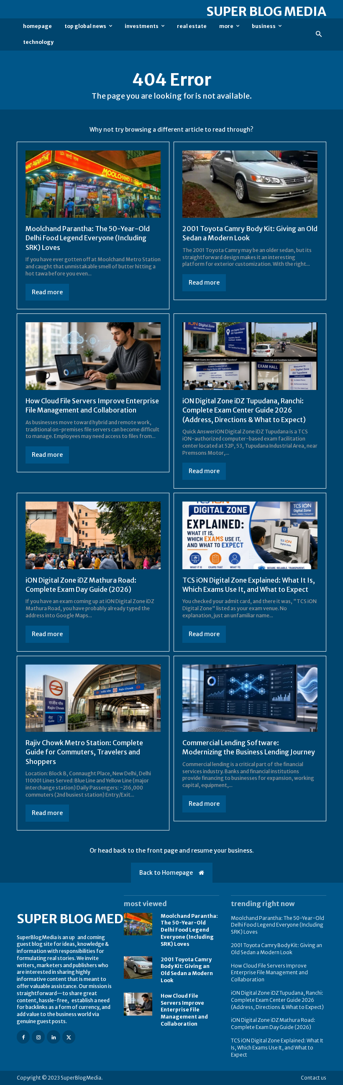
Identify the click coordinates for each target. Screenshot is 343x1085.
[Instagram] (38, 1036)
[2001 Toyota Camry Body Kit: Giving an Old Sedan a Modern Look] (249, 184)
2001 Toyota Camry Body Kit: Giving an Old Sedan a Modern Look (187, 969)
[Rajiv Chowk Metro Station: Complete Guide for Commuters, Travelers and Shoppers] (93, 698)
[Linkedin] (53, 1036)
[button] (319, 34)
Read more (47, 292)
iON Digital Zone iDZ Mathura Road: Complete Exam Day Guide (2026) (273, 1023)
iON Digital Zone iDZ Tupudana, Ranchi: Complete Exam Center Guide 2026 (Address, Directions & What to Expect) (244, 410)
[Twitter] (68, 1036)
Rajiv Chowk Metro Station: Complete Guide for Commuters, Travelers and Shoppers (84, 752)
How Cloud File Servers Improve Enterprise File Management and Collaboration (92, 405)
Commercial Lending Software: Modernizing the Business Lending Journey (248, 747)
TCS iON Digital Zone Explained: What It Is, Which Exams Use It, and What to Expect (277, 1047)
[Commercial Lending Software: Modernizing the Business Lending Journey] (249, 698)
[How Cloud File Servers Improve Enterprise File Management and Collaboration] (93, 356)
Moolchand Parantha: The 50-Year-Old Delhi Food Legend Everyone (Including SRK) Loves (88, 238)
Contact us (313, 1078)
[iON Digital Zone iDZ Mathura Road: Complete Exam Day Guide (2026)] (93, 535)
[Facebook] (23, 1036)
